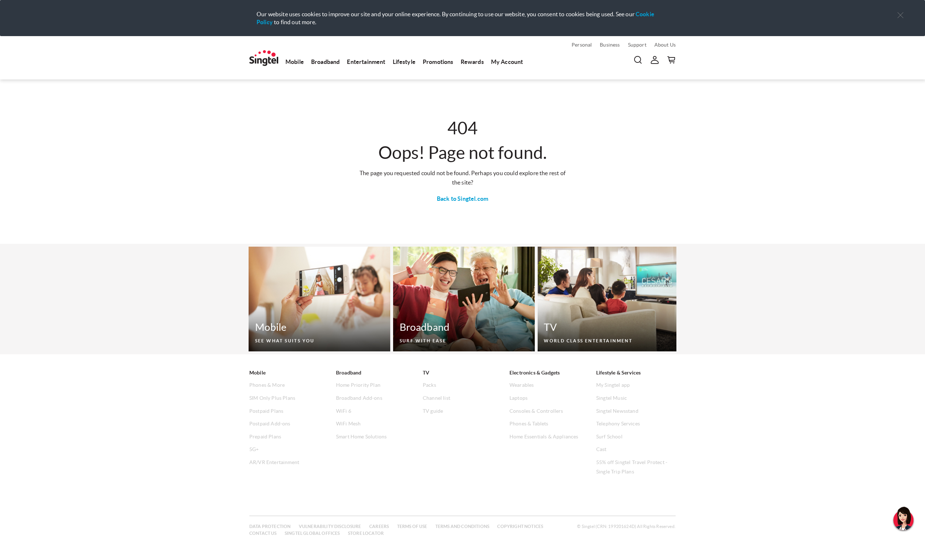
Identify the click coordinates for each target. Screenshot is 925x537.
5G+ (254, 449)
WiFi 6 (343, 411)
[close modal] (900, 10)
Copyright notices (520, 526)
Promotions (438, 62)
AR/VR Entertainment (274, 462)
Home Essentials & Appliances (543, 436)
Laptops (518, 398)
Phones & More (267, 385)
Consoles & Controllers (536, 411)
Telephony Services (618, 423)
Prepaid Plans (265, 436)
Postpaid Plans (266, 411)
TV (426, 373)
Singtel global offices (312, 533)
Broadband (325, 62)
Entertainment (366, 62)
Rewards (472, 62)
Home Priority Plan (358, 385)
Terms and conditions (462, 526)
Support (637, 45)
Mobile (294, 62)
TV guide (433, 411)
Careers (379, 526)
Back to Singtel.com (462, 198)
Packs (429, 385)
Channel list (436, 398)
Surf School (609, 436)
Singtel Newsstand (617, 411)
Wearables (521, 385)
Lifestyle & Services (618, 373)
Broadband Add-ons (359, 398)
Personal (582, 45)
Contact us (263, 533)
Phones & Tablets (528, 423)
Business (610, 45)
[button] (900, 15)
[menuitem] (263, 58)
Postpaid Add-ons (270, 423)
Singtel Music (611, 398)
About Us (665, 45)
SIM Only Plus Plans (272, 398)
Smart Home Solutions (361, 436)
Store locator (366, 533)
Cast (601, 449)
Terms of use (412, 526)
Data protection (270, 526)
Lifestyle (404, 62)
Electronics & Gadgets (534, 373)
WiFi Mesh (348, 423)
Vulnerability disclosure (330, 526)
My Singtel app (613, 385)
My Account (507, 62)
